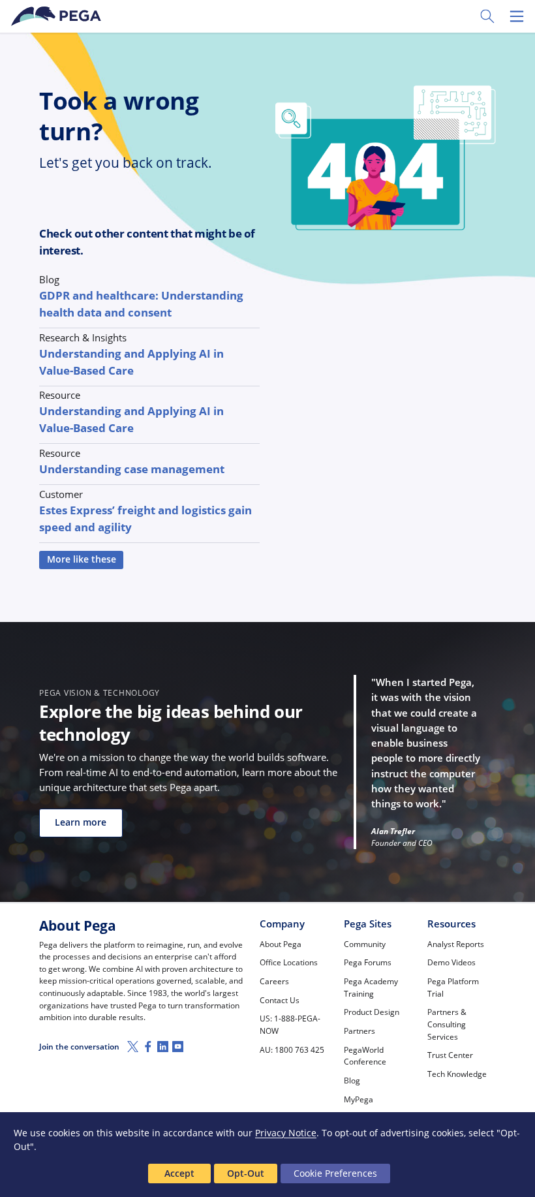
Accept (179, 1173)
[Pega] (58, 16)
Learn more (80, 822)
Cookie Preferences (335, 1173)
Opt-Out (245, 1173)
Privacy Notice (285, 1133)
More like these (81, 559)
